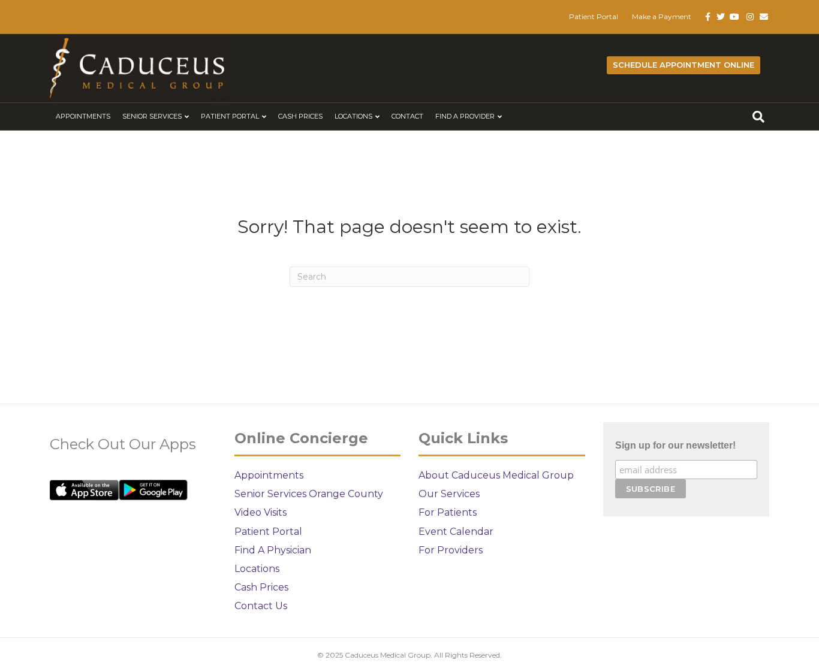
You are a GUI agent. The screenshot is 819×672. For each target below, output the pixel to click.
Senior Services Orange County (308, 494)
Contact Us (260, 606)
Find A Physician (272, 550)
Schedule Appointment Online (683, 64)
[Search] (758, 117)
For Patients (447, 512)
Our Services (449, 494)
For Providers (450, 550)
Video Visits (260, 512)
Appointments (83, 116)
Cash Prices (300, 116)
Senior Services (152, 116)
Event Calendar (455, 531)
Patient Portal (593, 16)
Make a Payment (661, 16)
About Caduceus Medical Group (496, 475)
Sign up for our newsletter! (675, 445)
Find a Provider (465, 116)
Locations (353, 116)
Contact (407, 116)
